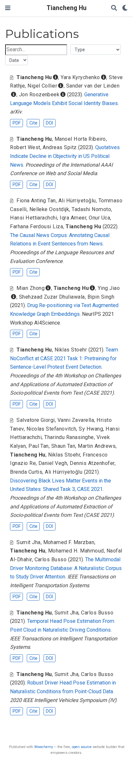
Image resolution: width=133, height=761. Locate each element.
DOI (49, 122)
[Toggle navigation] (7, 8)
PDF (17, 122)
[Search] (114, 8)
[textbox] (36, 49)
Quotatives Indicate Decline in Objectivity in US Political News (65, 156)
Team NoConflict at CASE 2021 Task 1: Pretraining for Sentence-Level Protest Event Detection (64, 358)
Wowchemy (43, 747)
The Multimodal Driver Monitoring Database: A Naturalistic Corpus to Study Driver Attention (66, 568)
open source (82, 747)
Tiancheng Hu (66, 8)
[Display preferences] (125, 8)
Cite (33, 122)
